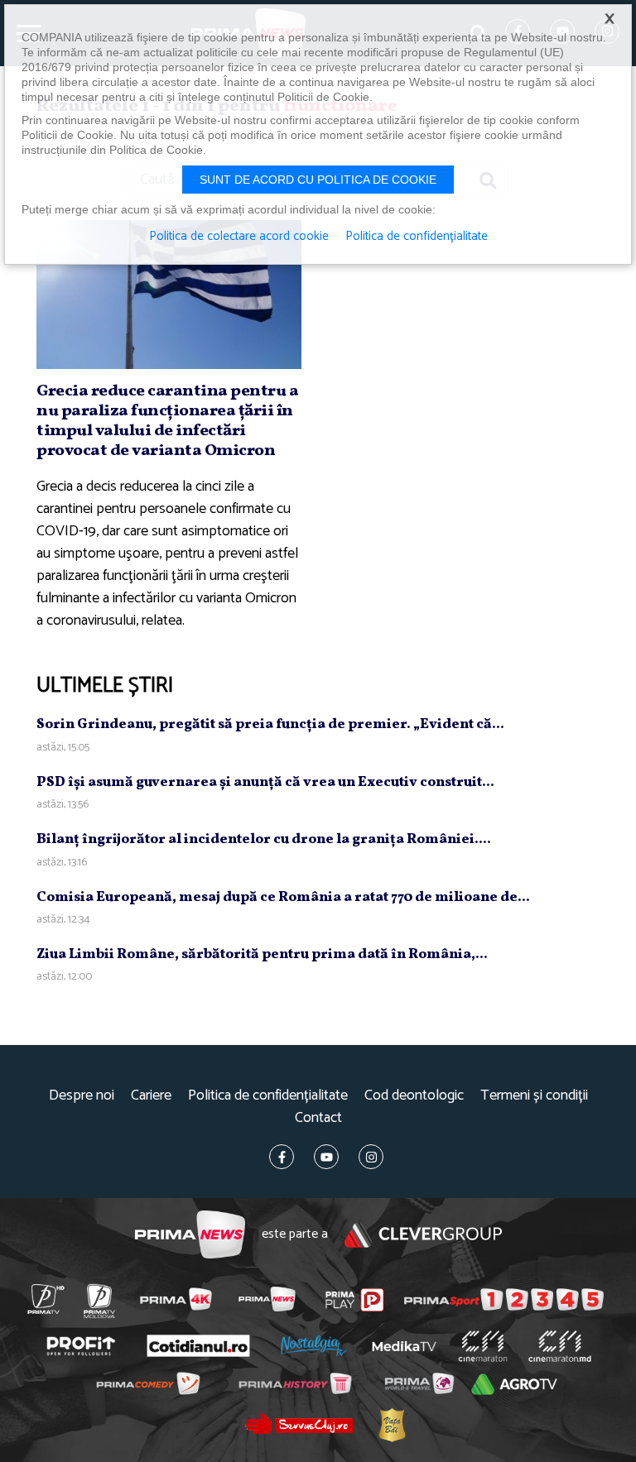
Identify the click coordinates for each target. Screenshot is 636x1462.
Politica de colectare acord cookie (239, 237)
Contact (318, 1118)
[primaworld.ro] (418, 1383)
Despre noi (81, 1096)
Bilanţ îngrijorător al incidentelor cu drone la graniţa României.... (263, 839)
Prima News (190, 1234)
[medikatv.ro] (404, 1346)
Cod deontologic (414, 1096)
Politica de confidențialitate (268, 1096)
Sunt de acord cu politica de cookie (318, 179)
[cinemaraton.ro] (482, 1346)
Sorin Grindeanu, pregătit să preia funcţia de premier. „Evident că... (270, 724)
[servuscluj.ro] (298, 1423)
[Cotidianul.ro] (198, 1346)
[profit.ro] (80, 1346)
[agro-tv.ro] (514, 1384)
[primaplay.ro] (355, 1299)
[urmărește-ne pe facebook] (281, 1156)
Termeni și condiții (534, 1096)
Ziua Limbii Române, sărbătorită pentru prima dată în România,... (262, 954)
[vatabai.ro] (391, 1424)
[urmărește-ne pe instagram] (371, 1156)
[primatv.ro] (45, 1299)
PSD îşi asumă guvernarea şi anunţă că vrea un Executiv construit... (265, 782)
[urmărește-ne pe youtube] (326, 1156)
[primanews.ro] (266, 1299)
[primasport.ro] (504, 1300)
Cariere (151, 1096)
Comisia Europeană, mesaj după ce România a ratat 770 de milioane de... (283, 897)
